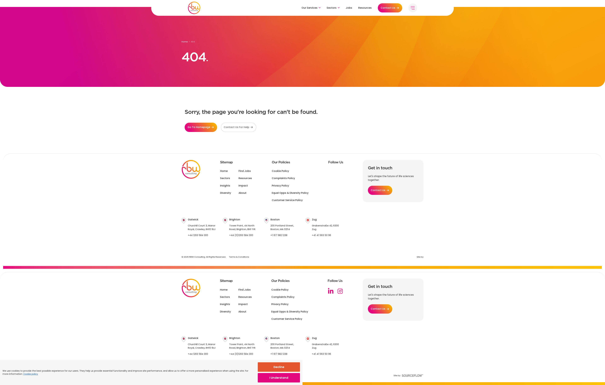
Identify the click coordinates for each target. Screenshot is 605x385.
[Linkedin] (331, 291)
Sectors (225, 178)
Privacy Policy (280, 185)
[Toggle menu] (412, 7)
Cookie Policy (280, 171)
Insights (225, 185)
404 (193, 41)
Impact (243, 185)
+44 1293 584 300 (198, 235)
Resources (365, 8)
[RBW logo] (194, 8)
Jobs (349, 8)
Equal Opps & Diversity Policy (290, 193)
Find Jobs (245, 171)
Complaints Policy (283, 178)
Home (185, 41)
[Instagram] (340, 291)
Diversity (225, 193)
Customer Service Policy (287, 200)
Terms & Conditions (239, 256)
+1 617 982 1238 (279, 235)
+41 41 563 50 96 (321, 235)
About (242, 193)
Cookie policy (30, 374)
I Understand (278, 378)
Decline (279, 367)
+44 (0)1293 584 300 (241, 235)
